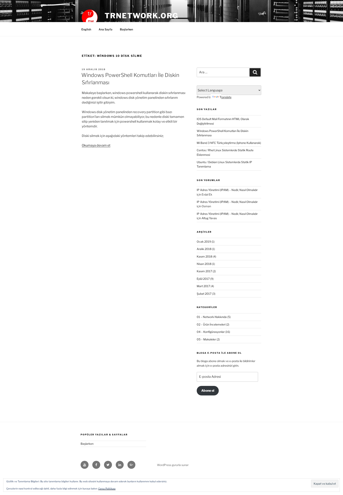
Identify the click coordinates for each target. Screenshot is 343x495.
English (86, 29)
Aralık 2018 (204, 249)
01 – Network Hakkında (212, 317)
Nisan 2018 (204, 263)
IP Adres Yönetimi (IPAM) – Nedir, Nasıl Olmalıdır (227, 190)
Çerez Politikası (107, 488)
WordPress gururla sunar (173, 465)
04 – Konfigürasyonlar (211, 331)
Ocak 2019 (204, 241)
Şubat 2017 (204, 293)
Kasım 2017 (204, 271)
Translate (225, 97)
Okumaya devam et (96, 145)
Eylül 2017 (203, 278)
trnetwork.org (141, 15)
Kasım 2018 (204, 256)
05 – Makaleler (206, 339)
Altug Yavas (209, 218)
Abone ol (207, 390)
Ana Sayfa (105, 29)
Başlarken (126, 29)
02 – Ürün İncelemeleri (211, 324)
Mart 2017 (203, 286)
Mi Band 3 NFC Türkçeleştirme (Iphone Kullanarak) (229, 142)
